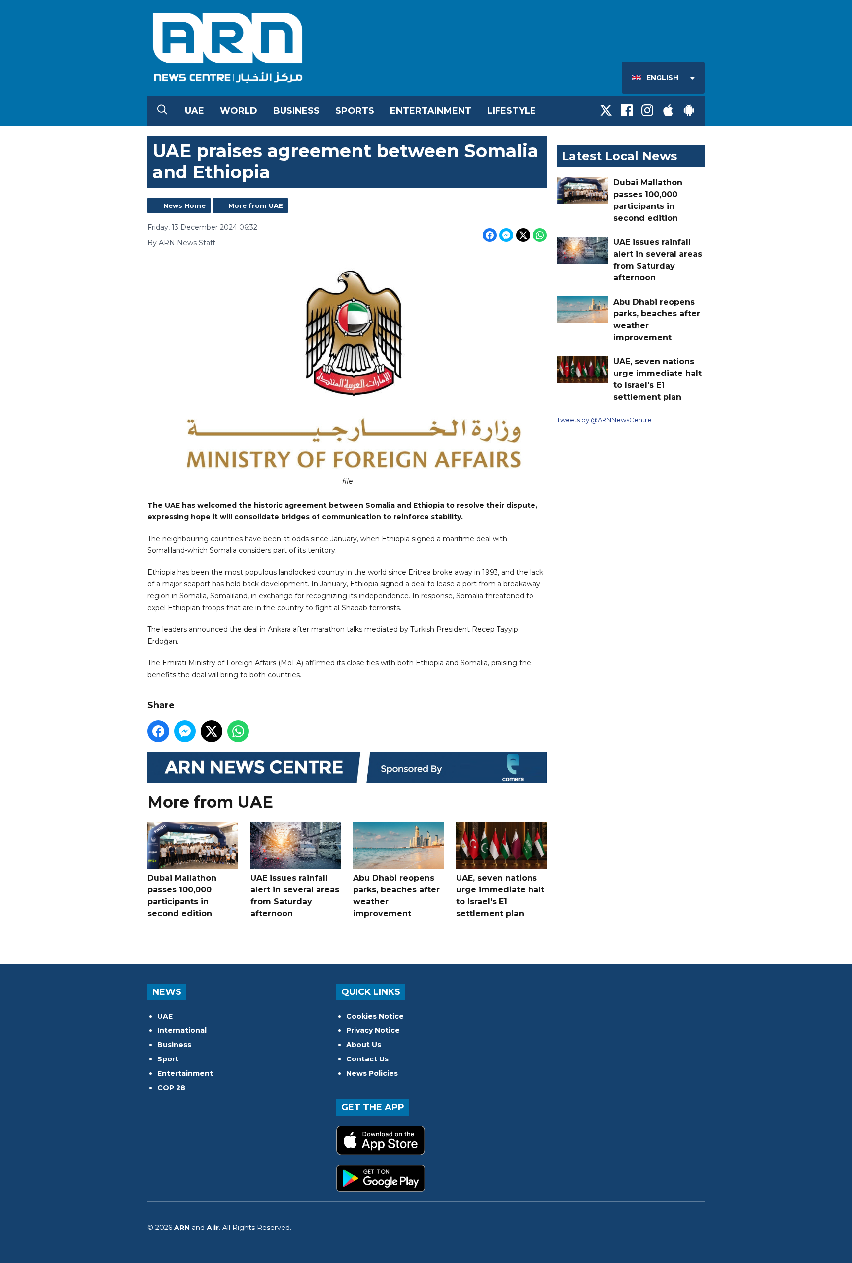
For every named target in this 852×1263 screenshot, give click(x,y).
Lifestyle (511, 110)
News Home (184, 205)
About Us (363, 1044)
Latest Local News (619, 156)
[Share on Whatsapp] (540, 235)
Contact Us (367, 1059)
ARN (182, 1227)
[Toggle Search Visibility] (162, 111)
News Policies (372, 1073)
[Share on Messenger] (506, 235)
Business (296, 110)
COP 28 (171, 1087)
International (182, 1030)
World (238, 110)
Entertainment (430, 110)
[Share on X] (523, 235)
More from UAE (255, 205)
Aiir (213, 1227)
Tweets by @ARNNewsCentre (604, 420)
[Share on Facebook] (490, 235)
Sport (167, 1059)
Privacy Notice (373, 1030)
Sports (354, 110)
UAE (194, 110)
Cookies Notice (375, 1016)
